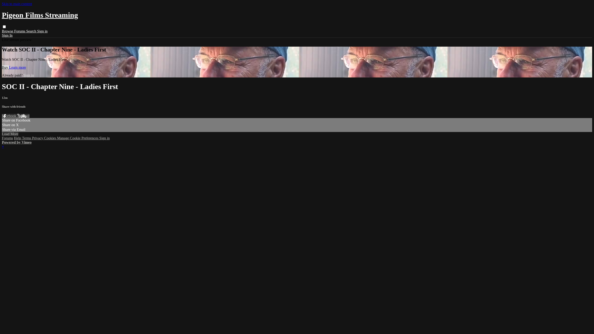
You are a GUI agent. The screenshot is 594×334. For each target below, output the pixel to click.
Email (25, 116)
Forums (20, 31)
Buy (5, 67)
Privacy (38, 138)
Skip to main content (17, 4)
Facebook (9, 116)
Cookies (50, 138)
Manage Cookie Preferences (78, 138)
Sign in (42, 31)
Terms (27, 138)
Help (18, 138)
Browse (8, 31)
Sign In (7, 35)
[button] (4, 26)
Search (31, 31)
